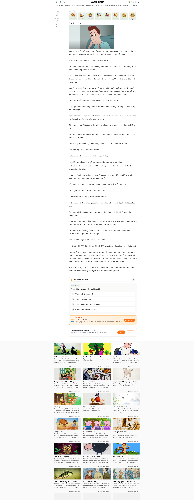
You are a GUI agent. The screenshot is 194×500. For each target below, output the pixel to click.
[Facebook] (60, 2)
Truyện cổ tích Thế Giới (77, 5)
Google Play (130, 332)
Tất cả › (134, 11)
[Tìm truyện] (138, 2)
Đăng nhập (133, 2)
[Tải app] (64, 2)
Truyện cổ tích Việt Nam (63, 5)
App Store (121, 332)
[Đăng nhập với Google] (129, 2)
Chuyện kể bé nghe (109, 5)
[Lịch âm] (56, 2)
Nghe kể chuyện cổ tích (122, 5)
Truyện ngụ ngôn (89, 5)
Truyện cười (99, 5)
